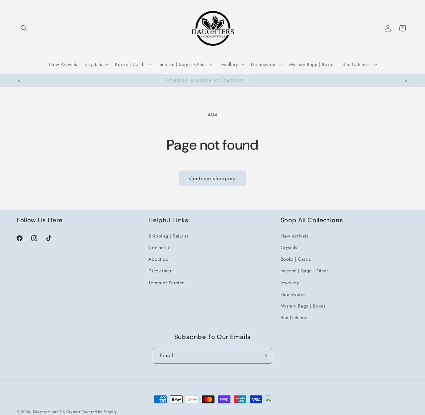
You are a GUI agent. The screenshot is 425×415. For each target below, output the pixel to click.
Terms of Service (166, 282)
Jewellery (290, 282)
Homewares (293, 294)
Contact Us (160, 247)
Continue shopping (212, 178)
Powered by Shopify (99, 411)
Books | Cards (296, 258)
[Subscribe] (264, 356)
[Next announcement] (406, 80)
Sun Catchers (295, 317)
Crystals (289, 247)
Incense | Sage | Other (304, 270)
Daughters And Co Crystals (56, 411)
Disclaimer (160, 270)
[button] (24, 28)
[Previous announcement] (19, 80)
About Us (158, 258)
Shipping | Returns (168, 235)
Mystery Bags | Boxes (303, 305)
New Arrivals (294, 235)
